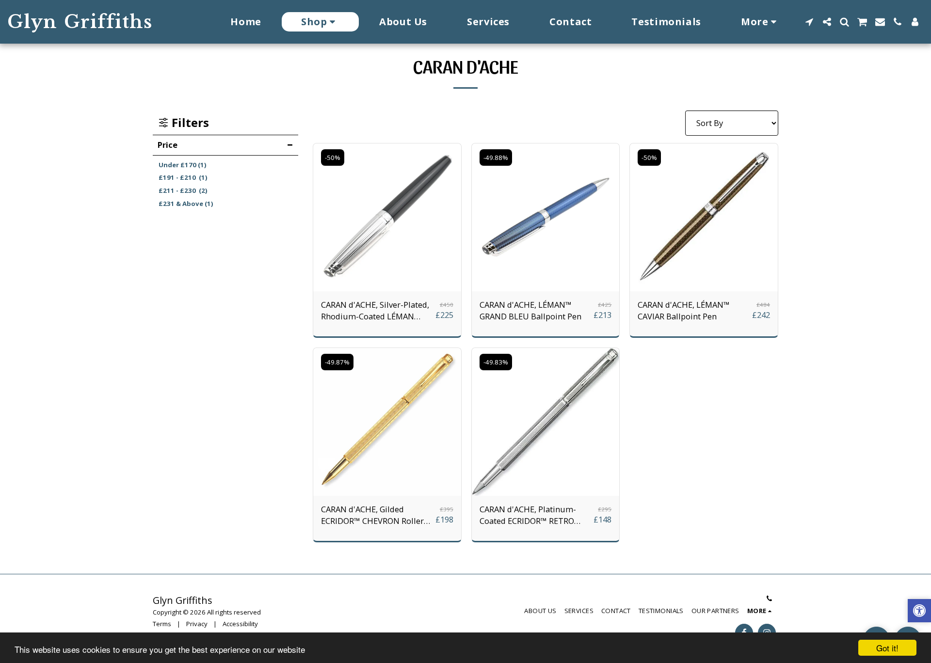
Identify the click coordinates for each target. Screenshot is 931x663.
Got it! (887, 648)
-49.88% (495, 157)
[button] (809, 22)
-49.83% (495, 362)
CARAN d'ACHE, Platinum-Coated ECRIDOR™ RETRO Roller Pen (528, 516)
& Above (186, 203)
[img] (387, 217)
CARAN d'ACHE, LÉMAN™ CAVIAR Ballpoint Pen (684, 310)
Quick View (387, 286)
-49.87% (337, 362)
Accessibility (240, 623)
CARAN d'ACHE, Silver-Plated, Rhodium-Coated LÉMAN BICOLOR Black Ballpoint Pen (375, 311)
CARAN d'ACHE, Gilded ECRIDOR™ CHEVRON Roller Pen (372, 516)
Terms (162, 623)
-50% (332, 157)
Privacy (197, 623)
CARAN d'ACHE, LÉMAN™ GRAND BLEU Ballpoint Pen (530, 310)
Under (183, 164)
